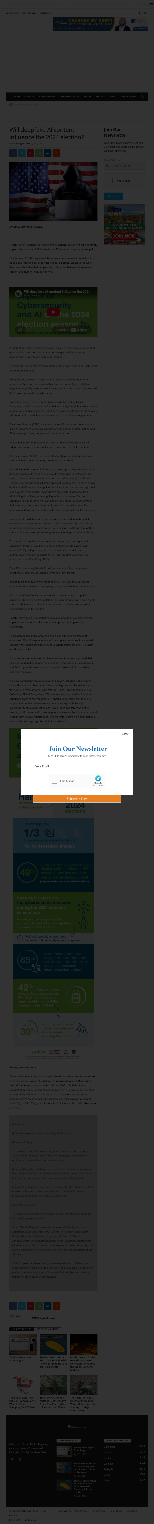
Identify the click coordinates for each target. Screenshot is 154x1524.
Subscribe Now (77, 799)
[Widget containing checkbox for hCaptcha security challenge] (77, 781)
